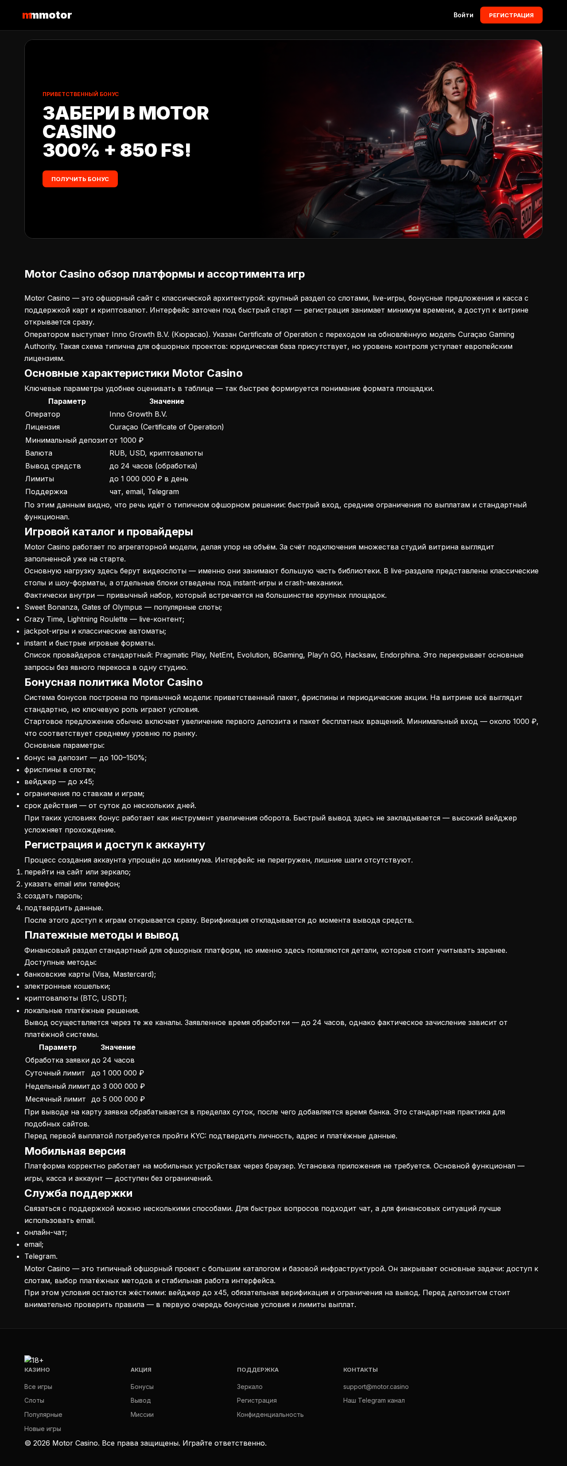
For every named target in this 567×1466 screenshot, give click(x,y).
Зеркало (250, 1386)
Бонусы (142, 1386)
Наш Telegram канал (374, 1400)
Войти (464, 15)
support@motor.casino (376, 1386)
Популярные (43, 1414)
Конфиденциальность (270, 1414)
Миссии (142, 1414)
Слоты (34, 1400)
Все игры (38, 1386)
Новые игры (42, 1428)
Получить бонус (80, 178)
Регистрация (511, 15)
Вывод (141, 1400)
